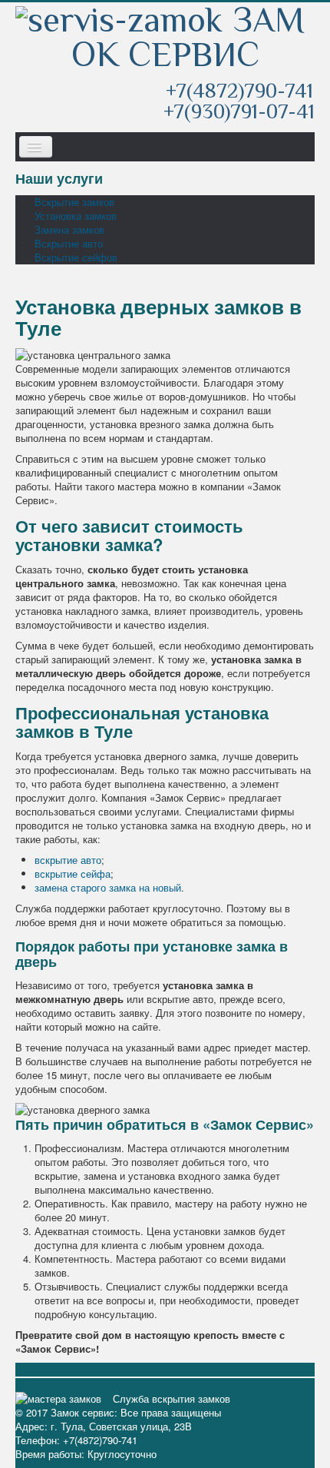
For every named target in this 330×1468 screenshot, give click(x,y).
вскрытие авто (68, 859)
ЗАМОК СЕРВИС (188, 38)
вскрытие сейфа (73, 873)
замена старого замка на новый (108, 887)
